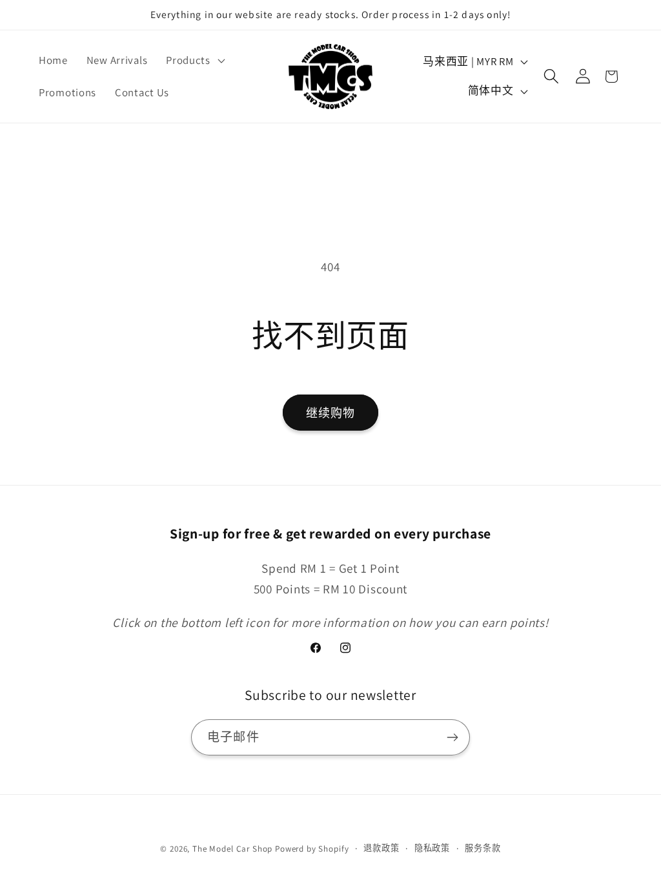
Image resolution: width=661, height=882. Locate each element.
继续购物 (331, 412)
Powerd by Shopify (312, 848)
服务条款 (482, 848)
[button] (194, 61)
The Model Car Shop (232, 848)
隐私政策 (432, 848)
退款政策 (381, 848)
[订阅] (452, 737)
